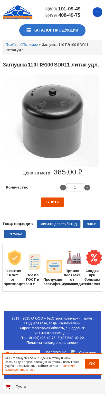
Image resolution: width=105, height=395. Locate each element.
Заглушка (14, 234)
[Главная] (17, 12)
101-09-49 (62, 8)
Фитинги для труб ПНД (58, 224)
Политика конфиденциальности (52, 343)
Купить (52, 202)
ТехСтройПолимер (22, 44)
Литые (91, 224)
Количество (17, 187)
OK (92, 364)
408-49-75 (62, 15)
